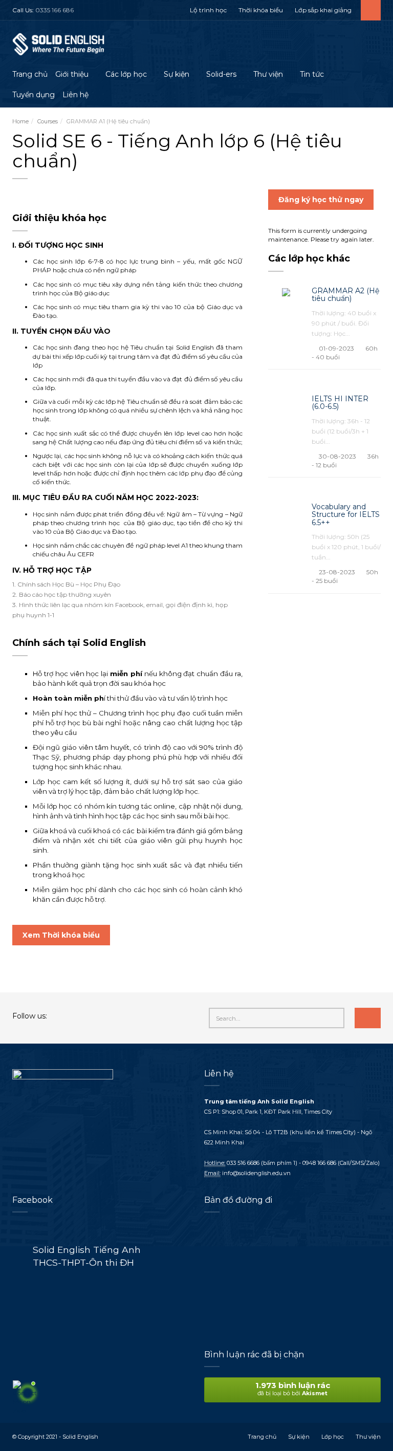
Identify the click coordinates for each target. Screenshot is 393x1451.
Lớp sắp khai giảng (323, 10)
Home (20, 121)
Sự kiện (176, 74)
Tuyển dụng (33, 94)
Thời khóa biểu (260, 10)
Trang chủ (30, 74)
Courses (47, 121)
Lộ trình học (208, 10)
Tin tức (312, 74)
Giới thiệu (72, 74)
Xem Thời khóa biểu (61, 935)
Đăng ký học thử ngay (320, 199)
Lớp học (332, 1436)
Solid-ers (221, 74)
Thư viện (268, 74)
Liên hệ (75, 94)
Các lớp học (126, 74)
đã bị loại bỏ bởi (292, 1388)
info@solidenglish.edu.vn (256, 1173)
